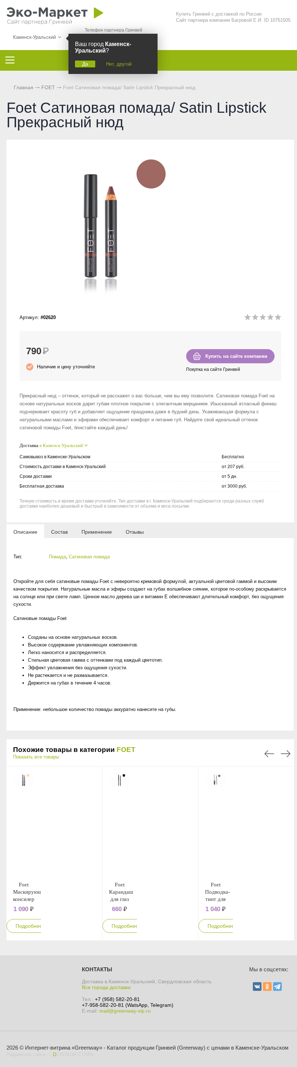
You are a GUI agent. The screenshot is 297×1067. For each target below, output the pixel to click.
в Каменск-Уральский (61, 445)
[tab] (25, 531)
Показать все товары (36, 757)
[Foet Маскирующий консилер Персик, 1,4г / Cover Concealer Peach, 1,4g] (23, 823)
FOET (48, 87)
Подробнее (29, 926)
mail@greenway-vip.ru (125, 1011)
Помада (57, 556)
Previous (269, 753)
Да (85, 64)
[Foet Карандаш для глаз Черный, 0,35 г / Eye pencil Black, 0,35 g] (119, 823)
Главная (23, 87)
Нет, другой (118, 64)
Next (285, 753)
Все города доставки (106, 987)
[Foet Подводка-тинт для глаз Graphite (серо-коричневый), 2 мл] (215, 823)
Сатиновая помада (89, 556)
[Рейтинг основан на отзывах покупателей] (262, 318)
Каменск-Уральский (34, 37)
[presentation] (25, 531)
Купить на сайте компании (236, 356)
